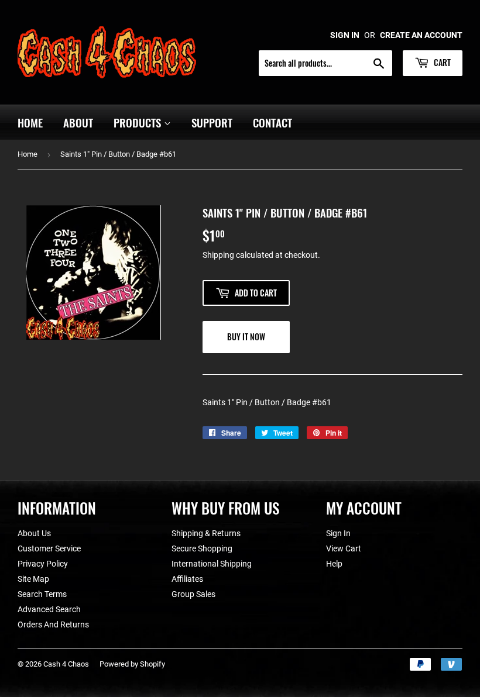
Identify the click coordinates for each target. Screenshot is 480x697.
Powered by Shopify (132, 664)
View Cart (343, 548)
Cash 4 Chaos (66, 664)
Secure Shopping (202, 548)
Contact (272, 122)
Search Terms (42, 594)
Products (139, 122)
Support (211, 122)
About (78, 122)
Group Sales (193, 594)
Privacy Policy (43, 563)
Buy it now (246, 336)
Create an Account (421, 35)
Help (334, 563)
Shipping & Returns (206, 533)
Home (30, 122)
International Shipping (212, 563)
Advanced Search (49, 609)
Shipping (218, 255)
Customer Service (49, 548)
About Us (34, 533)
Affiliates (187, 579)
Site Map (33, 579)
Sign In (338, 533)
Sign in (344, 35)
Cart (441, 62)
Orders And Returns (53, 624)
